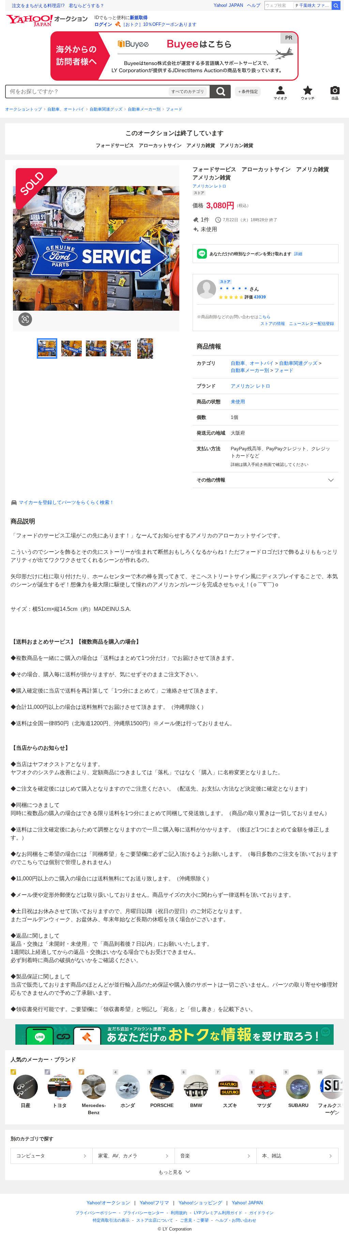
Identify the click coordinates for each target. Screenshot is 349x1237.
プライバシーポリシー (95, 1212)
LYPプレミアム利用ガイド (218, 1212)
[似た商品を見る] (25, 319)
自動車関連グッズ (106, 109)
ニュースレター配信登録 (311, 323)
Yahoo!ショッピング (200, 1202)
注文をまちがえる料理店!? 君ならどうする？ (58, 5)
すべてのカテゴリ (187, 91)
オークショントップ (23, 109)
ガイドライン (261, 1212)
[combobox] (87, 91)
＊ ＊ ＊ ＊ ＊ (233, 289)
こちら (264, 316)
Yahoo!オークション (108, 1202)
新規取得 (139, 17)
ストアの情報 (272, 323)
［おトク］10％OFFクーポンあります (159, 24)
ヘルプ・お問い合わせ (235, 1220)
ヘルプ (253, 5)
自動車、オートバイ (65, 109)
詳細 (298, 253)
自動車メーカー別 (144, 109)
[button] (265, 480)
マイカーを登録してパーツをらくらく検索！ (66, 502)
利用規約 (179, 1212)
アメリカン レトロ (209, 186)
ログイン (103, 24)
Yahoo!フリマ (154, 1202)
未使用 (238, 401)
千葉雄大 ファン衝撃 (315, 5)
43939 (260, 297)
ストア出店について (154, 1220)
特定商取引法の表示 (111, 1220)
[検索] (336, 5)
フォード (174, 109)
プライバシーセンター (143, 1212)
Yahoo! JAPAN (228, 5)
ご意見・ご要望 (194, 1220)
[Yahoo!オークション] (48, 16)
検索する (220, 91)
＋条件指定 (248, 91)
